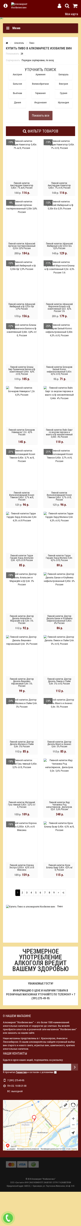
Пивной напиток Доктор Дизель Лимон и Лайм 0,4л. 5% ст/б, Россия (59, 681)
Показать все (40, 115)
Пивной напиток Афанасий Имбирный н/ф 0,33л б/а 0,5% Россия (59, 245)
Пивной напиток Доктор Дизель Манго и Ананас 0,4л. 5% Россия (59, 744)
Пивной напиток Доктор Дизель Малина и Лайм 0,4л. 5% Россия (22, 744)
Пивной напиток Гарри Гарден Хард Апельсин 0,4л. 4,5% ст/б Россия (21, 557)
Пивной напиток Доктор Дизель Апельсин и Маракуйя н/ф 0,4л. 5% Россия (22, 619)
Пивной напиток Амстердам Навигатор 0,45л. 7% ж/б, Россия (21, 185)
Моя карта (71, 14)
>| (63, 892)
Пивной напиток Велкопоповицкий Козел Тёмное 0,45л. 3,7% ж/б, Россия (21, 496)
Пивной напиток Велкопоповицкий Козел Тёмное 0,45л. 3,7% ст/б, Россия (59, 496)
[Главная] (7, 43)
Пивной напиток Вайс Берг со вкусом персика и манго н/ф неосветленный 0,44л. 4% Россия (59, 433)
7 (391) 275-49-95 (15, 1080)
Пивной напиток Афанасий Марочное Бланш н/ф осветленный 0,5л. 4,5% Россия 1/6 (59, 307)
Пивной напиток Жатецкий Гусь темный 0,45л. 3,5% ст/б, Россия (21, 804)
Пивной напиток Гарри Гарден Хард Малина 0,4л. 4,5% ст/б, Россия (59, 557)
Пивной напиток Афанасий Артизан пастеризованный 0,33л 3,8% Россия (21, 245)
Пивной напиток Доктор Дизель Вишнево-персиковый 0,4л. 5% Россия (22, 682)
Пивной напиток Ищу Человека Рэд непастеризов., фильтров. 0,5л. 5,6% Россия (59, 806)
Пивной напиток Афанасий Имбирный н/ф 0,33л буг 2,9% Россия (21, 306)
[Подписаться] (74, 1067)
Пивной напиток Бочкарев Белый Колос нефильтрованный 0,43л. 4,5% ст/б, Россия (59, 370)
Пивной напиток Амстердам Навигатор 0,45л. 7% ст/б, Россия (59, 185)
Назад (5, 14)
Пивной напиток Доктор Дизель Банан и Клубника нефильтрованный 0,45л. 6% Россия (59, 619)
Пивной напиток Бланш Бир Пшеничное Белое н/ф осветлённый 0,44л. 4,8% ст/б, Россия (21, 370)
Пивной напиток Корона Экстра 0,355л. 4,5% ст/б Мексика (21, 867)
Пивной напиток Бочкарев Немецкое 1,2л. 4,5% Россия (22, 432)
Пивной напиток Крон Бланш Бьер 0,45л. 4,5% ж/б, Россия (59, 867)
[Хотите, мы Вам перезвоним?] (8, 1218)
